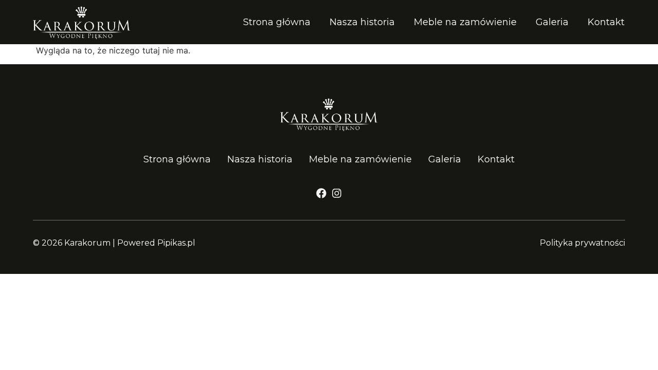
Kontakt (606, 22)
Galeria (552, 22)
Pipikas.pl (176, 243)
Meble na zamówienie (465, 22)
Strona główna (276, 22)
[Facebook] (321, 193)
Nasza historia (362, 22)
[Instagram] (337, 193)
